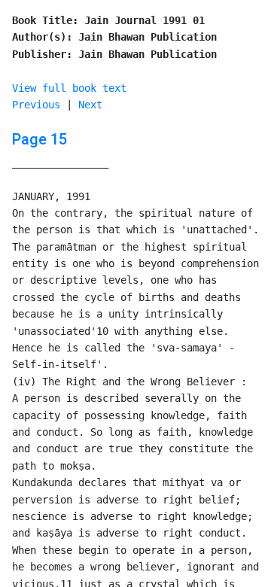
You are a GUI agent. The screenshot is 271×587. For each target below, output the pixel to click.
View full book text (69, 88)
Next (90, 105)
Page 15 (39, 139)
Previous (36, 105)
